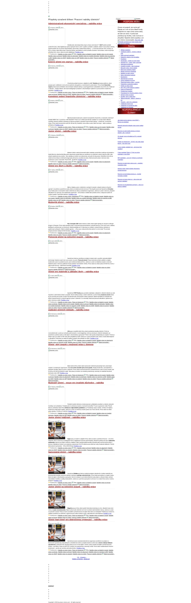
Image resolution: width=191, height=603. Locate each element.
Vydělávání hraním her (127, 103)
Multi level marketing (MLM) (128, 69)
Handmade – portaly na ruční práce (130, 60)
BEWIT (52, 12)
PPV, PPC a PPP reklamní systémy (130, 87)
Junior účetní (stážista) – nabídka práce (67, 417)
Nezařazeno (75, 196)
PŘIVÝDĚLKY (54, 5)
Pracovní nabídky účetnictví (101, 58)
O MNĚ (52, 3)
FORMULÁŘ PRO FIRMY (57, 595)
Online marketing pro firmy (128, 80)
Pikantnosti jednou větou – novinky (130, 82)
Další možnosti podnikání (127, 55)
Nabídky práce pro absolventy (102, 161)
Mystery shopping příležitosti (128, 71)
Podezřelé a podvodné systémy (129, 84)
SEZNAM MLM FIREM (56, 580)
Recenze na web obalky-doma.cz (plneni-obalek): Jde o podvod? (129, 131)
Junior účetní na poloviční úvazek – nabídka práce (72, 487)
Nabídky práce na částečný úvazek (86, 54)
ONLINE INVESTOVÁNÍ (56, 7)
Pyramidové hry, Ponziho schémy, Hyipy (131, 93)
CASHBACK (53, 568)
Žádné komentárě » (108, 94)
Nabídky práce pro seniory (102, 305)
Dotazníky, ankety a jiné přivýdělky (130, 57)
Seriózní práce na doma (127, 95)
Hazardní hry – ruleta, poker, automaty (131, 62)
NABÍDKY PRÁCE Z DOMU (57, 573)
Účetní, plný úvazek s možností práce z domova (70, 344)
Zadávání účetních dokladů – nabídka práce (68, 310)
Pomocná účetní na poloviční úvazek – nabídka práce (73, 237)
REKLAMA (53, 593)
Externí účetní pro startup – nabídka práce (68, 62)
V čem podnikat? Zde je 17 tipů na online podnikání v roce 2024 (129, 153)
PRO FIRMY (53, 577)
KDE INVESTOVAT (55, 566)
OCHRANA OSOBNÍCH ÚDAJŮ (58, 597)
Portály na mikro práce (127, 86)
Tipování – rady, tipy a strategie (129, 102)
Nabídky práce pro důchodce (70, 56)
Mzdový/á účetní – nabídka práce (63, 202)
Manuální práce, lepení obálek (129, 68)
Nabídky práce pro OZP (73, 58)
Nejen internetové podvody (128, 75)
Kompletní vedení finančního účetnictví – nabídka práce (74, 96)
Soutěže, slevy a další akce (128, 96)
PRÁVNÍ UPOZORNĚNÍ (56, 598)
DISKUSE (52, 575)
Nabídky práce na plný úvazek (105, 54)
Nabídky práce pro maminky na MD (102, 198)
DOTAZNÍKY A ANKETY (56, 9)
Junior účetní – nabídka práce (62, 131)
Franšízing (123, 59)
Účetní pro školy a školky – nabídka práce (68, 166)
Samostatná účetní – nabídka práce (65, 452)
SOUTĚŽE (53, 579)
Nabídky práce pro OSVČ (59, 58)
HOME (52, 2)
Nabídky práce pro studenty (74, 379)
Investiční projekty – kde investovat (130, 66)
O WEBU (52, 582)
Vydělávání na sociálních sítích (129, 105)
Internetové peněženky (127, 64)
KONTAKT (52, 589)
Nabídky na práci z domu (65, 54)
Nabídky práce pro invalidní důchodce (89, 56)
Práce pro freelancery (78, 92)
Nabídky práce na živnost (55, 56)
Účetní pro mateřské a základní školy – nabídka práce (73, 271)
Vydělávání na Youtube (127, 107)
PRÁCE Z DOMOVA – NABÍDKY (58, 11)
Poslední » (83, 557)
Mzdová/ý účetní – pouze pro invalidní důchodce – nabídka (76, 383)
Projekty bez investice (126, 91)
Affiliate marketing (125, 50)
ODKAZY (52, 591)
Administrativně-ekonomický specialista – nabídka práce (75, 23)
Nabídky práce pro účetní (86, 58)
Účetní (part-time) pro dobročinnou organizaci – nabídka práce (77, 519)
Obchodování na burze (127, 78)
